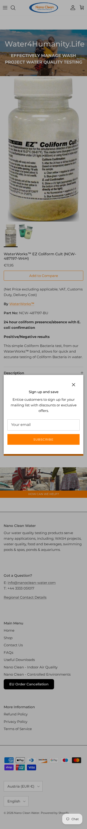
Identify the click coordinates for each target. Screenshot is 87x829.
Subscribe (43, 439)
